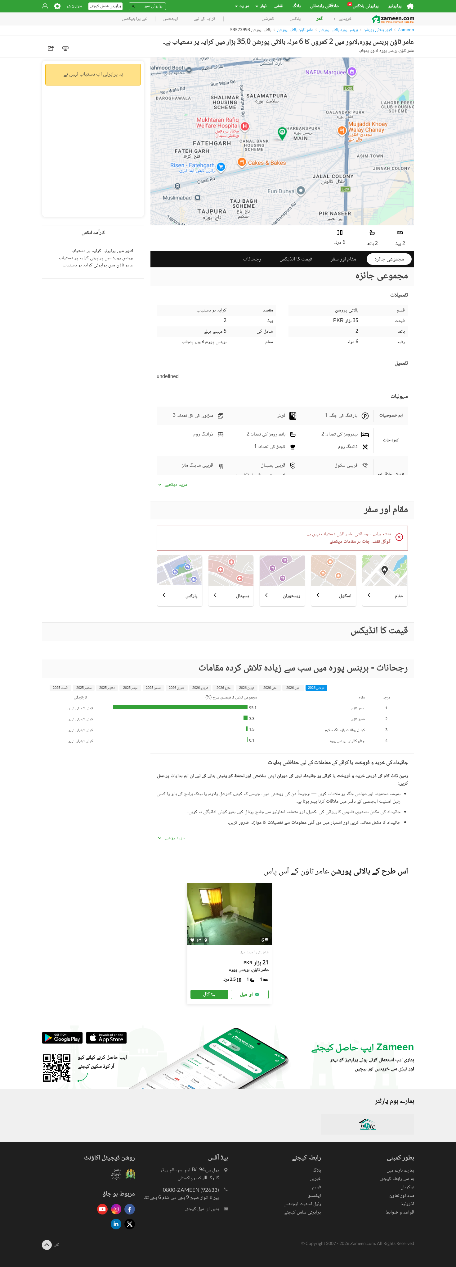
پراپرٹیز (395, 6)
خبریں (315, 1179)
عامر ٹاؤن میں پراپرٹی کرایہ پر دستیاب (98, 265)
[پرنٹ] (65, 48)
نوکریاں (407, 1187)
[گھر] (410, 6)
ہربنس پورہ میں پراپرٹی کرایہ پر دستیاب (96, 258)
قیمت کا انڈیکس (295, 259)
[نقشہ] (205, 940)
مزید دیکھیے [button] (175, 485)
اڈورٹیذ (407, 1204)
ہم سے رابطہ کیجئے (397, 1179)
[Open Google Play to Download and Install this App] (62, 1043)
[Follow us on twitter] (128, 1230)
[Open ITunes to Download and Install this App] (105, 1043)
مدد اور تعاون (401, 1195)
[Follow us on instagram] (114, 1215)
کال (206, 994)
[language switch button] (74, 6)
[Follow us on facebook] (128, 1215)
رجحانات (252, 259)
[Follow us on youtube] (101, 1215)
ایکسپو (314, 1195)
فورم (316, 1187)
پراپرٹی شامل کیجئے (302, 1212)
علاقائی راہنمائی (324, 6)
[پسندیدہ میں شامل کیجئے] (192, 940)
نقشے (278, 6)
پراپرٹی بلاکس (364, 6)
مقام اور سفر (343, 259)
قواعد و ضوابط (400, 1212)
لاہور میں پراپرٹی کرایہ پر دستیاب (102, 251)
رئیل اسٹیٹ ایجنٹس (302, 1204)
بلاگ (297, 6)
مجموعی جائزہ (389, 259)
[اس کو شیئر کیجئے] (199, 940)
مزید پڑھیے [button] (174, 838)
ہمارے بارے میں (400, 1170)
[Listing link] (229, 943)
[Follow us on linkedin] (114, 1230)
